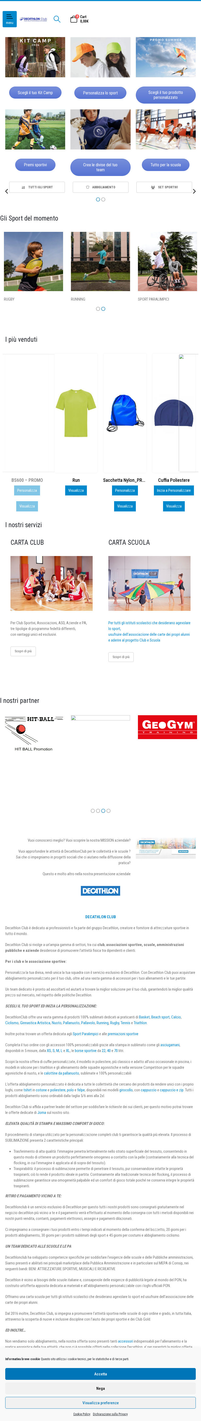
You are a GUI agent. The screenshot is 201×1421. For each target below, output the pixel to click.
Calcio (176, 1017)
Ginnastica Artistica (35, 1023)
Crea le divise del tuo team (100, 167)
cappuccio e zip (171, 1090)
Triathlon (140, 1023)
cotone (41, 1090)
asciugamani (170, 1045)
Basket (144, 1017)
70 (116, 1050)
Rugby (114, 1023)
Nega (100, 1388)
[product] (27, 413)
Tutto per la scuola (165, 164)
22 (103, 1050)
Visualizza (27, 490)
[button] (7, 191)
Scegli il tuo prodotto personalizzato (165, 95)
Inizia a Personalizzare (125, 490)
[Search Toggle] (57, 19)
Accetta (100, 1374)
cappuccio (149, 1090)
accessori (125, 1341)
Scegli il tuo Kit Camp (35, 92)
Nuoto (57, 1023)
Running (103, 1023)
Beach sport (160, 1017)
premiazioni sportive (123, 1034)
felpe (81, 1090)
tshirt (28, 1090)
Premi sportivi (35, 164)
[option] (37, 187)
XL (68, 1050)
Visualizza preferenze (100, 1403)
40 (109, 1050)
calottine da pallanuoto (61, 1073)
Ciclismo (12, 1023)
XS (49, 1050)
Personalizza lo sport (100, 92)
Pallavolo (88, 1023)
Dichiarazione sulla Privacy (110, 1414)
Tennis (125, 1023)
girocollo (126, 1090)
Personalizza (76, 490)
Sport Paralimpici (85, 1034)
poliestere (57, 1090)
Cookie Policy (81, 1414)
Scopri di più (23, 651)
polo (70, 1090)
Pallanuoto (71, 1023)
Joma (41, 1112)
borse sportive (86, 1050)
